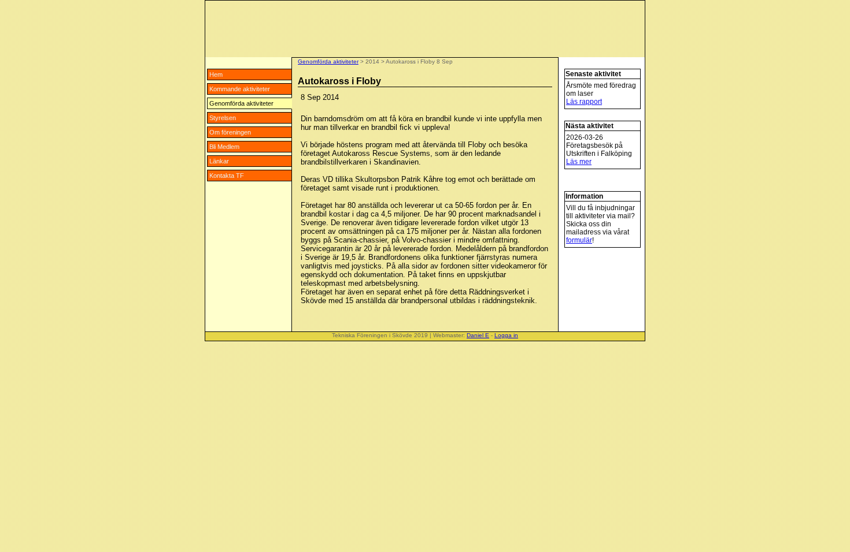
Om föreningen (230, 132)
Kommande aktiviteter (239, 88)
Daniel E (478, 335)
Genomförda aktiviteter (241, 103)
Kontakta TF (226, 175)
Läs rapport (584, 102)
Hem (216, 74)
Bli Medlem (224, 146)
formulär (579, 240)
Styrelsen (222, 117)
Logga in (506, 335)
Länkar (219, 161)
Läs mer (579, 162)
